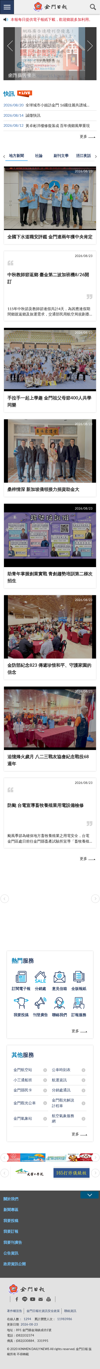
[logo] (50, 6)
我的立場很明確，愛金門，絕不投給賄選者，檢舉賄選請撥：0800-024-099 (52, 21)
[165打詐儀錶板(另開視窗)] (71, 1172)
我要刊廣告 (12, 1242)
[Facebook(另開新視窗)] (17, 1299)
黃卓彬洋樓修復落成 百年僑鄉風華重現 (58, 126)
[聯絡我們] (40, 1299)
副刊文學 (61, 156)
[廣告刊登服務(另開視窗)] (50, 899)
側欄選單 (7, 7)
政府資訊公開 (14, 1264)
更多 (83, 136)
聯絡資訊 (70, 1311)
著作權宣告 (14, 1311)
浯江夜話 (83, 156)
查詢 (93, 7)
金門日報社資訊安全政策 (43, 1311)
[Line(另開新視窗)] (25, 1299)
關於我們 (10, 1199)
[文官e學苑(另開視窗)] (28, 1172)
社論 (39, 156)
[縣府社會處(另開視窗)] (50, 1157)
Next (90, 46)
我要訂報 (10, 1231)
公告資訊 (10, 1253)
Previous (10, 46)
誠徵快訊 (33, 115)
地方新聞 (16, 156)
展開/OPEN (89, 1195)
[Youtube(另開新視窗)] (33, 1299)
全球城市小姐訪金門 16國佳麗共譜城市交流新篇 (58, 105)
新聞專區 (10, 1210)
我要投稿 (10, 1221)
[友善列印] (48, 1299)
